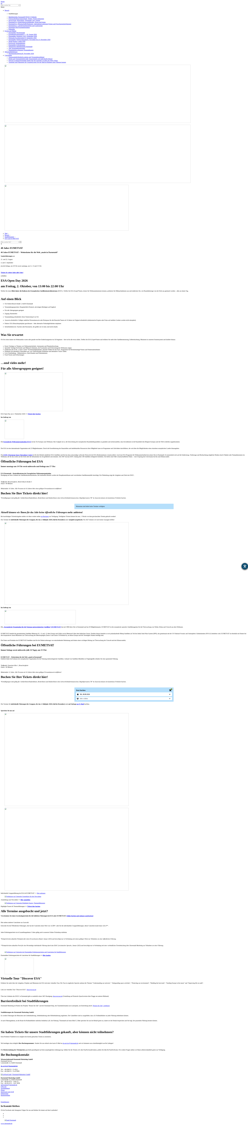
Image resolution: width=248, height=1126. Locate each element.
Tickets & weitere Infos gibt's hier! (12, 272)
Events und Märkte (10, 31)
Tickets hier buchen (34, 414)
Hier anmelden (25, 900)
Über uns (3, 1086)
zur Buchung (45, 516)
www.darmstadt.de (6, 1123)
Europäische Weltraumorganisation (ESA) (17, 442)
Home (3, 1)
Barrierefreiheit (5, 1095)
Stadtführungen (9, 237)
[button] (124, 698)
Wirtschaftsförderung (11, 52)
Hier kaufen (47, 955)
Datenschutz (4, 1093)
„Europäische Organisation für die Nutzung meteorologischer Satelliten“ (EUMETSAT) (32, 627)
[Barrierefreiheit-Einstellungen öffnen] (245, 566)
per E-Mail (80, 704)
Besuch (7, 10)
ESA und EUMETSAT (12, 238)
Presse (3, 1090)
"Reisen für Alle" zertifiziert (101, 1006)
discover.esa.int (31, 989)
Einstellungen (5, 1102)
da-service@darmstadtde (70, 1043)
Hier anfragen (41, 893)
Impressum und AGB (7, 1092)
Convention (8, 55)
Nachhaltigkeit (5, 1088)
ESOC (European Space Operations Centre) (18, 455)
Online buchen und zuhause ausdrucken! (79, 916)
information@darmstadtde (9, 1085)
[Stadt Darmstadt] (10, 1120)
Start (6, 233)
